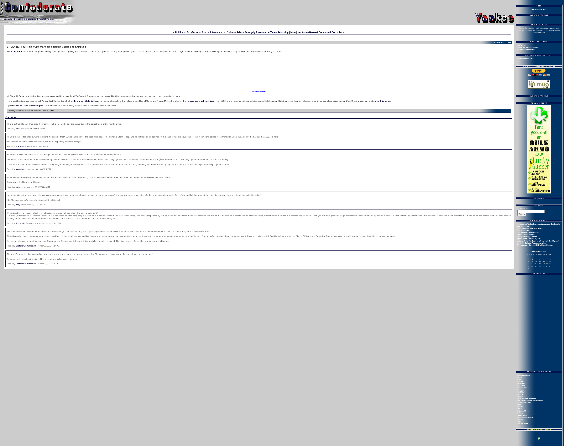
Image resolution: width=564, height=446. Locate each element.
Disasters (521, 383)
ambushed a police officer (201, 101)
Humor (520, 396)
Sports (520, 419)
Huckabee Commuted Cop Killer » (320, 32)
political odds (539, 32)
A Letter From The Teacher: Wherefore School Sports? (538, 241)
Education (521, 386)
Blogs (519, 377)
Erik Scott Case (523, 388)
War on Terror (522, 423)
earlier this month (382, 101)
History (520, 394)
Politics (520, 413)
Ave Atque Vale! (523, 230)
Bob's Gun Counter (525, 58)
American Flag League (539, 429)
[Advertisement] (539, 294)
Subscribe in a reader (539, 9)
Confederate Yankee (24, 246)
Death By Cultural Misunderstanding (531, 243)
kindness (20, 187)
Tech (519, 421)
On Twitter (521, 45)
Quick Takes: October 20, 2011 (529, 239)
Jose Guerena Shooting (526, 398)
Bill (17, 129)
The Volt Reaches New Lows (528, 232)
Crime (519, 379)
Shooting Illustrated (525, 417)
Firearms (520, 390)
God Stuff (521, 392)
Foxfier (19, 146)
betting (552, 28)
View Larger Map (259, 91)
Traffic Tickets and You (526, 234)
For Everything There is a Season (530, 228)
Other (519, 409)
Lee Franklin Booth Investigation (530, 400)
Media (519, 404)
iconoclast (20, 169)
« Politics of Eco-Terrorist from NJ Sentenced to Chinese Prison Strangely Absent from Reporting (231, 32)
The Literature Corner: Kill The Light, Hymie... (535, 245)
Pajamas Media (523, 411)
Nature (520, 407)
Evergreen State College (86, 101)
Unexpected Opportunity (527, 237)
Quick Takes (522, 415)
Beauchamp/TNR (524, 375)
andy (18, 205)
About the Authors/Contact (528, 47)
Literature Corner (524, 402)
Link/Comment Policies (526, 49)
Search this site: (523, 208)
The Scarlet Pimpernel (25, 223)
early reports (17, 51)
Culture (520, 381)
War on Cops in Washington (29, 105)
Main (293, 32)
